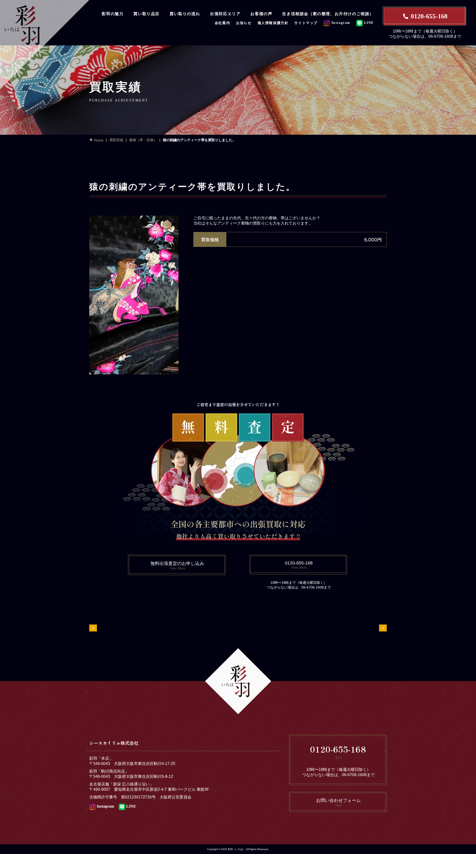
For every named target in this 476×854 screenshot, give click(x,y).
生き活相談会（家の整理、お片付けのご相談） (328, 14)
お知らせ (243, 23)
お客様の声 (261, 14)
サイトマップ (306, 23)
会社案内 (222, 23)
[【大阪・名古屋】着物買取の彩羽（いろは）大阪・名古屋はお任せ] (44, 43)
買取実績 (116, 140)
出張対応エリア (225, 14)
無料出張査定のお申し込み (177, 565)
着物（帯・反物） (143, 140)
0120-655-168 (429, 16)
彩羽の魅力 (112, 14)
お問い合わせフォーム (338, 802)
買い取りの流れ (185, 14)
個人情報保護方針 (273, 23)
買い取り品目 (146, 14)
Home (98, 140)
